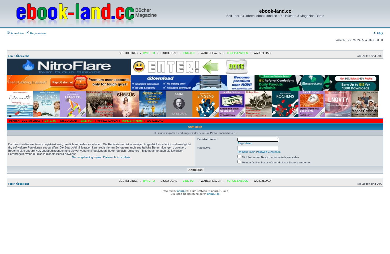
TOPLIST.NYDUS (237, 53)
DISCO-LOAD (169, 53)
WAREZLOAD (262, 53)
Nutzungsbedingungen (86, 157)
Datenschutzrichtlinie (116, 157)
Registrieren (37, 33)
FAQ (379, 33)
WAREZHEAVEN (211, 53)
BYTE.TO (149, 53)
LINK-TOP (189, 53)
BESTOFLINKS (128, 53)
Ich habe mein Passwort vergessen (259, 151)
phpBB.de (213, 193)
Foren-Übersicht (18, 55)
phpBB (181, 190)
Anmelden (17, 33)
